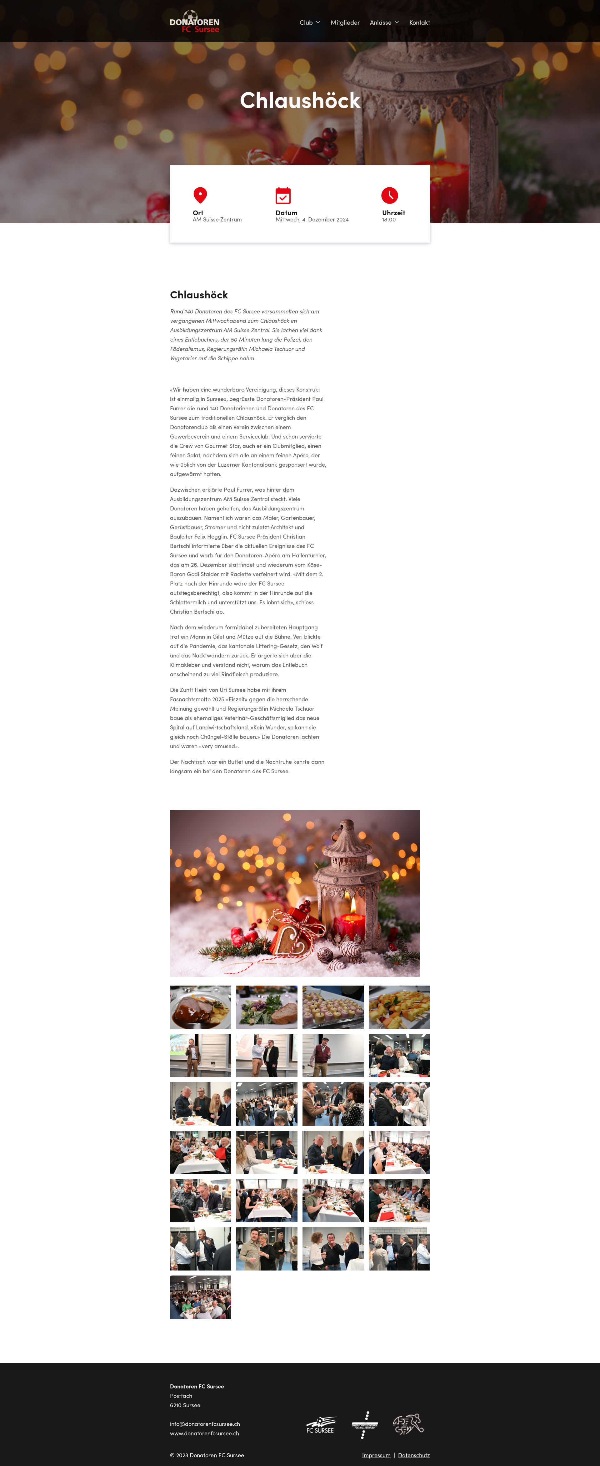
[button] (310, 22)
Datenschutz (414, 1455)
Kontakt (419, 22)
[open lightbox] (295, 896)
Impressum (376, 1455)
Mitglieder (345, 22)
